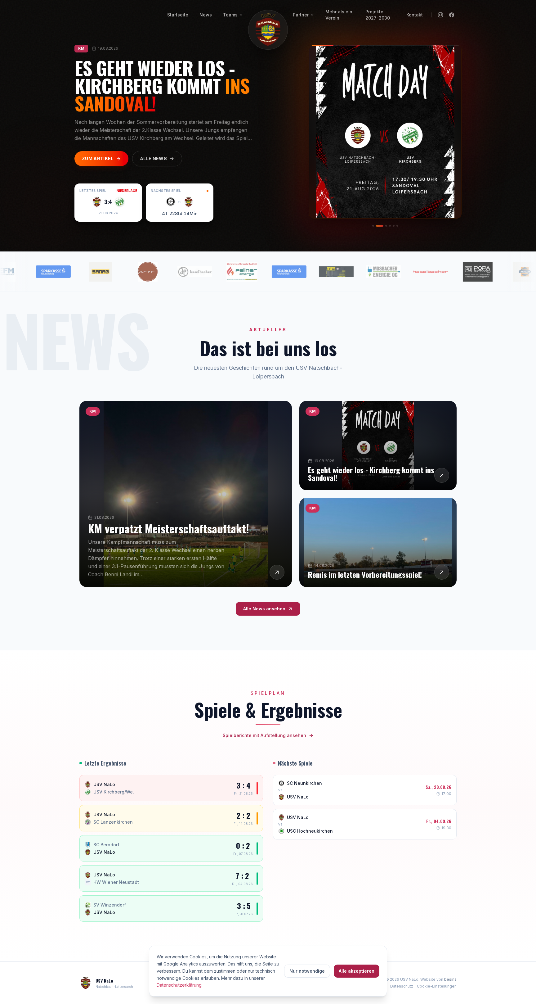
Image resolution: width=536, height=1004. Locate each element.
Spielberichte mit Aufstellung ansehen (264, 735)
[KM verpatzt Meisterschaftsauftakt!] (373, 226)
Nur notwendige (307, 971)
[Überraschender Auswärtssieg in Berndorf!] (390, 226)
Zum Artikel (98, 158)
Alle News (153, 158)
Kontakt (414, 14)
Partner (301, 14)
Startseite (177, 14)
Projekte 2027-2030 (377, 14)
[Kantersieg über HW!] (394, 226)
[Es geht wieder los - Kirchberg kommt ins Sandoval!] (379, 226)
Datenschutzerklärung (179, 985)
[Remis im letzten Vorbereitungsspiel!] (386, 226)
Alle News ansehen (264, 608)
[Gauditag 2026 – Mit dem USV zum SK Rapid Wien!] (397, 226)
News (205, 14)
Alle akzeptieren (356, 971)
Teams (230, 14)
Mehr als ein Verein (338, 14)
